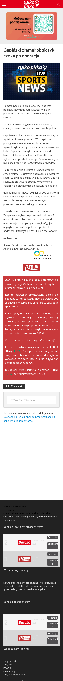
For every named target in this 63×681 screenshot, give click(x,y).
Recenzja (52, 537)
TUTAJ (17, 351)
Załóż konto (52, 545)
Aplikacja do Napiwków (15, 506)
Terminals (8, 509)
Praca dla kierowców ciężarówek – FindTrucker (27, 513)
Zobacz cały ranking (16, 570)
